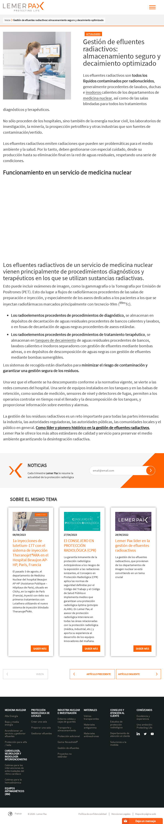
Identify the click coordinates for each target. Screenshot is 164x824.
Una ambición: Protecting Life (144, 726)
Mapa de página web (145, 813)
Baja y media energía (12, 723)
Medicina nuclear (15, 710)
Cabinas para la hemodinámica (13, 781)
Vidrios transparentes (91, 718)
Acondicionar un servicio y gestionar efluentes (15, 733)
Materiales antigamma (90, 726)
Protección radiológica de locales (40, 713)
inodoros (94, 92)
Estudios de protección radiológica (116, 724)
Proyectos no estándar (65, 755)
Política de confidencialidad (92, 813)
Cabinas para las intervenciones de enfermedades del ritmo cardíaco (14, 769)
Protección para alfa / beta (16, 743)
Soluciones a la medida (118, 743)
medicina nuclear (97, 98)
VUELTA (40, 674)
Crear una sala (39, 721)
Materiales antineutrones (91, 735)
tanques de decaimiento (55, 340)
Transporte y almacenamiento (67, 729)
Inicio (7, 20)
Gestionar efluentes (41, 733)
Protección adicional (69, 736)
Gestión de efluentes (68, 748)
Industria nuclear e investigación (69, 712)
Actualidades (93, 34)
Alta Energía (11, 716)
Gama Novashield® (68, 742)
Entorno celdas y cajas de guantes (67, 720)
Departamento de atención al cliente (120, 735)
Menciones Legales (120, 813)
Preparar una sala (41, 727)
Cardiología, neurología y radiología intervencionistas (16, 755)
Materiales (90, 710)
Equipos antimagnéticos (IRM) (14, 791)
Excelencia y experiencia (143, 718)
